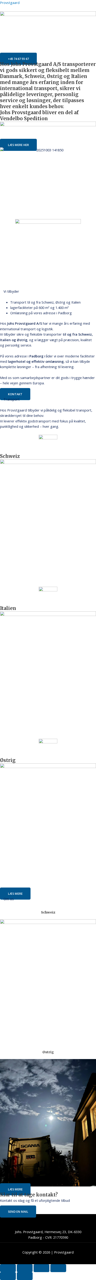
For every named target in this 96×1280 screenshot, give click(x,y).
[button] (48, 53)
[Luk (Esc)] (58, 1268)
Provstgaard (10, 2)
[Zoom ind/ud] (8, 1268)
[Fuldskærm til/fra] (25, 1268)
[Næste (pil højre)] (25, 1276)
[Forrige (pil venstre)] (8, 1276)
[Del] (41, 1268)
